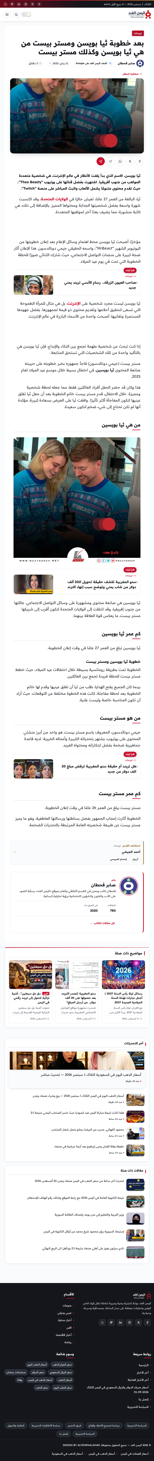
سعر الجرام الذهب (62, 1364)
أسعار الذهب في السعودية (67, 1453)
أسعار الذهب (65, 1379)
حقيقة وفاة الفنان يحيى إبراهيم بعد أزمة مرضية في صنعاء (89, 1146)
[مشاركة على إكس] (130, 161)
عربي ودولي (64, 1312)
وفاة (19, 1379)
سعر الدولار (38, 1372)
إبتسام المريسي (118, 859)
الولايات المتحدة (54, 199)
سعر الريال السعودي (61, 1372)
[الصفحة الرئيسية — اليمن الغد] (139, 14)
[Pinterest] (12, 4)
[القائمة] (7, 14)
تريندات (138, 33)
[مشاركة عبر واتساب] (120, 161)
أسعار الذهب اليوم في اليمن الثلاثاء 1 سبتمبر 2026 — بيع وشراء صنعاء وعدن (78, 1096)
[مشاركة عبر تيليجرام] (110, 161)
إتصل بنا (144, 1399)
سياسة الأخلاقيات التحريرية (46, 1425)
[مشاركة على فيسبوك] (140, 161)
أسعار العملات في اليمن (135, 1453)
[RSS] (5, 4)
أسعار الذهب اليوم (37, 1364)
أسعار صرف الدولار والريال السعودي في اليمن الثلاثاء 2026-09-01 (118, 1390)
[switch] (26, 14)
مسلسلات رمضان (16, 1372)
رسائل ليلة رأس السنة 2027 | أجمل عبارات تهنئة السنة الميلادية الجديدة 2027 (123, 998)
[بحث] (16, 14)
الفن (69, 1327)
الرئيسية (144, 1365)
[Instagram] (25, 4)
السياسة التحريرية (138, 1407)
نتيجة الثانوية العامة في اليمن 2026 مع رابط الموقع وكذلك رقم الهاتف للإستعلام (75, 1197)
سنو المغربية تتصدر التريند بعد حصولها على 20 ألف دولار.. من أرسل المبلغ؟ (79, 998)
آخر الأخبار (143, 1372)
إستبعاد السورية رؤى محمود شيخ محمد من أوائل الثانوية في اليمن (84, 1231)
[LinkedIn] (19, 4)
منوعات (67, 1305)
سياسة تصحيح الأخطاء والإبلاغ (104, 1425)
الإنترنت (74, 303)
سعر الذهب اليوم (63, 1387)
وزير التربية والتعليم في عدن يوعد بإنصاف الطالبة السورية (89, 1214)
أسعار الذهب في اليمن (40, 1379)
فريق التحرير (74, 1425)
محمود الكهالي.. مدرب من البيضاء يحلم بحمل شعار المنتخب (87, 1129)
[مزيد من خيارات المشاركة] (101, 161)
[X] (32, 4)
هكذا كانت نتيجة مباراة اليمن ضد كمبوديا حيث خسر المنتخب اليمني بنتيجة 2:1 (77, 1112)
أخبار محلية (65, 1320)
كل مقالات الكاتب (102, 923)
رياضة (68, 1342)
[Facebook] (39, 4)
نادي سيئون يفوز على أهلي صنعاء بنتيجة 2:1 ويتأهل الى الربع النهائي (83, 1248)
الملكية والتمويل (16, 1425)
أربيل (135, 859)
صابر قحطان (126, 63)
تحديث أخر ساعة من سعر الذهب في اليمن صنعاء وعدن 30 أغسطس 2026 (79, 1181)
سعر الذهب (42, 1387)
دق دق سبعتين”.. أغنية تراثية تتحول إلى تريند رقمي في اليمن (30, 998)
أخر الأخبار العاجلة (138, 1380)
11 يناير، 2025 (60, 63)
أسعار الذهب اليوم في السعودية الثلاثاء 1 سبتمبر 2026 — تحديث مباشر (91, 1075)
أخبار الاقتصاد (64, 1335)
